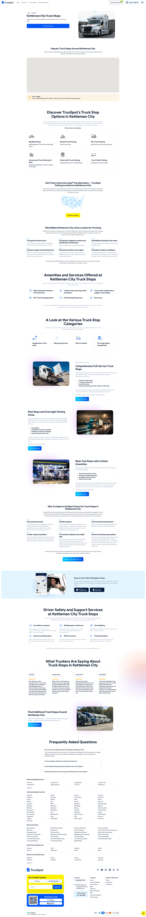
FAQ (91, 893)
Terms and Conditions (45, 890)
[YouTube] (101, 869)
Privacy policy (94, 897)
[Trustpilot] (113, 869)
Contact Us (109, 884)
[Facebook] (97, 869)
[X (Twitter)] (117, 869)
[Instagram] (109, 869)
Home (91, 880)
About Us (24, 2)
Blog (18, 2)
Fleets (107, 880)
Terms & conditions (95, 895)
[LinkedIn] (105, 869)
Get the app (93, 884)
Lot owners (109, 882)
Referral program (43, 2)
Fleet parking (33, 2)
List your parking (95, 882)
